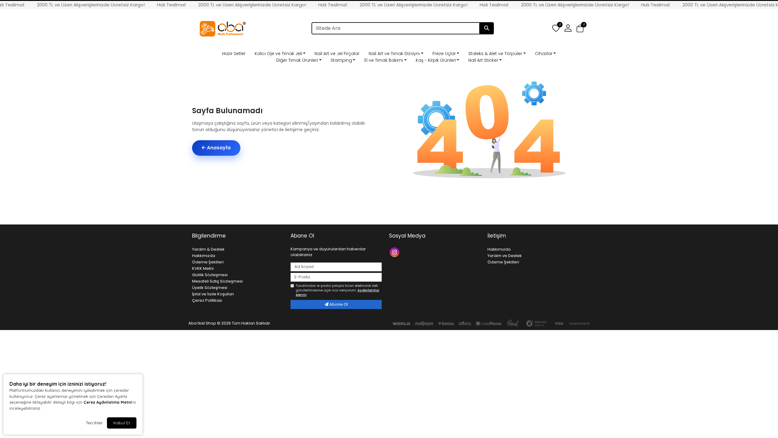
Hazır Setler (234, 53)
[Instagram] (395, 251)
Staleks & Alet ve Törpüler (495, 53)
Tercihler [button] (94, 423)
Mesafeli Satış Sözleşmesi (217, 281)
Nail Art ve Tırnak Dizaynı (394, 53)
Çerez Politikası (207, 300)
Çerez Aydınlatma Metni (108, 402)
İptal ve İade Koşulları (213, 294)
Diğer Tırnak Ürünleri (297, 60)
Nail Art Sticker (483, 60)
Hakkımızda (203, 256)
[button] (580, 28)
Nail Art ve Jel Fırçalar (337, 53)
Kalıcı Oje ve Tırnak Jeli (278, 53)
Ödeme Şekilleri (208, 262)
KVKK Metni (203, 268)
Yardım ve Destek (504, 256)
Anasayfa (218, 147)
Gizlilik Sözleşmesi (210, 275)
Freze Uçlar (444, 53)
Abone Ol (338, 304)
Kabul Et (121, 423)
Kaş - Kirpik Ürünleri (436, 60)
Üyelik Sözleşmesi (209, 287)
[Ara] (486, 28)
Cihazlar (544, 53)
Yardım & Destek (208, 249)
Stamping (341, 60)
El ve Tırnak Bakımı (383, 60)
